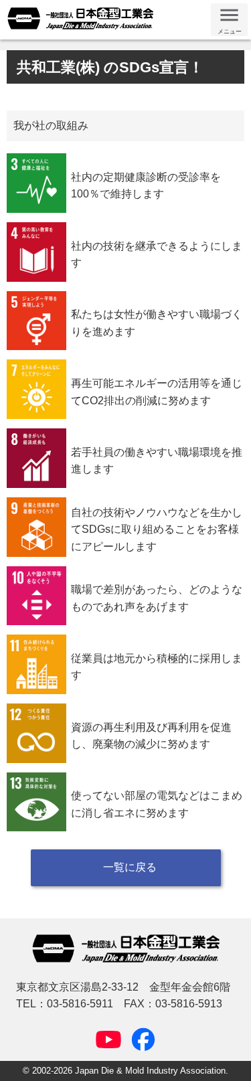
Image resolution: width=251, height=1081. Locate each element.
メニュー (230, 31)
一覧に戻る (130, 867)
